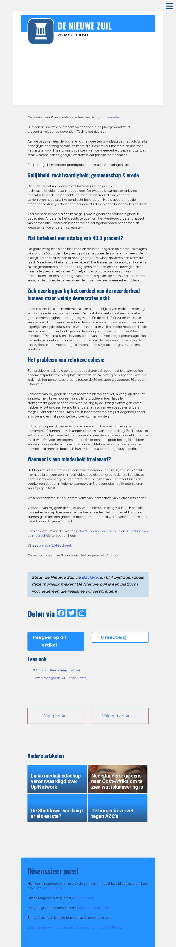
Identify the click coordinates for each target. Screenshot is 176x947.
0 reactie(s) (113, 637)
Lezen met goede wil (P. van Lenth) (60, 678)
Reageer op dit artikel (50, 641)
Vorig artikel (56, 716)
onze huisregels (54, 888)
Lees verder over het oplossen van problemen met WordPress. (74, 927)
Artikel (65, 99)
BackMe (90, 577)
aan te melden (83, 898)
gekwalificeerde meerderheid (98, 531)
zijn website (110, 117)
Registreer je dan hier (93, 908)
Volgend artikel (117, 716)
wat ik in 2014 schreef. (55, 545)
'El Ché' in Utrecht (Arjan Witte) (56, 670)
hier (115, 555)
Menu (166, 5)
